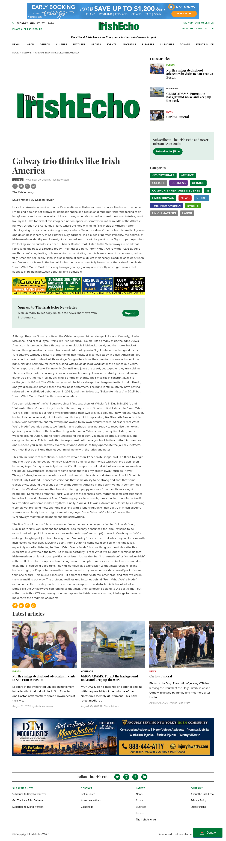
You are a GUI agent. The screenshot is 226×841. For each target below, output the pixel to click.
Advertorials (163, 175)
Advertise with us (91, 800)
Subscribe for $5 (166, 151)
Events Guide (205, 44)
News (16, 44)
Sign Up (130, 313)
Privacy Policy (198, 800)
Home (15, 52)
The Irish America (146, 819)
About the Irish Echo (202, 794)
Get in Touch (88, 794)
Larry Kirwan (163, 198)
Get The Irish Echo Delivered (28, 800)
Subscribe (167, 44)
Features (79, 44)
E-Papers (148, 44)
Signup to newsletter (198, 22)
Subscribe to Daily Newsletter (29, 794)
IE (207, 190)
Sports (96, 44)
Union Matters (164, 213)
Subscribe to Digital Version (27, 806)
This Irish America (166, 205)
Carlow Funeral (177, 117)
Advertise (129, 44)
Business (178, 183)
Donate (185, 44)
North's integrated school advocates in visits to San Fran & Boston (189, 73)
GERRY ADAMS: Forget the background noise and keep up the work (188, 97)
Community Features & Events (176, 190)
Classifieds (87, 806)
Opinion (45, 44)
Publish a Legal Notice (198, 28)
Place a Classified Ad (27, 29)
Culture (61, 44)
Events (112, 44)
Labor (30, 44)
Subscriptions (198, 806)
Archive (187, 175)
